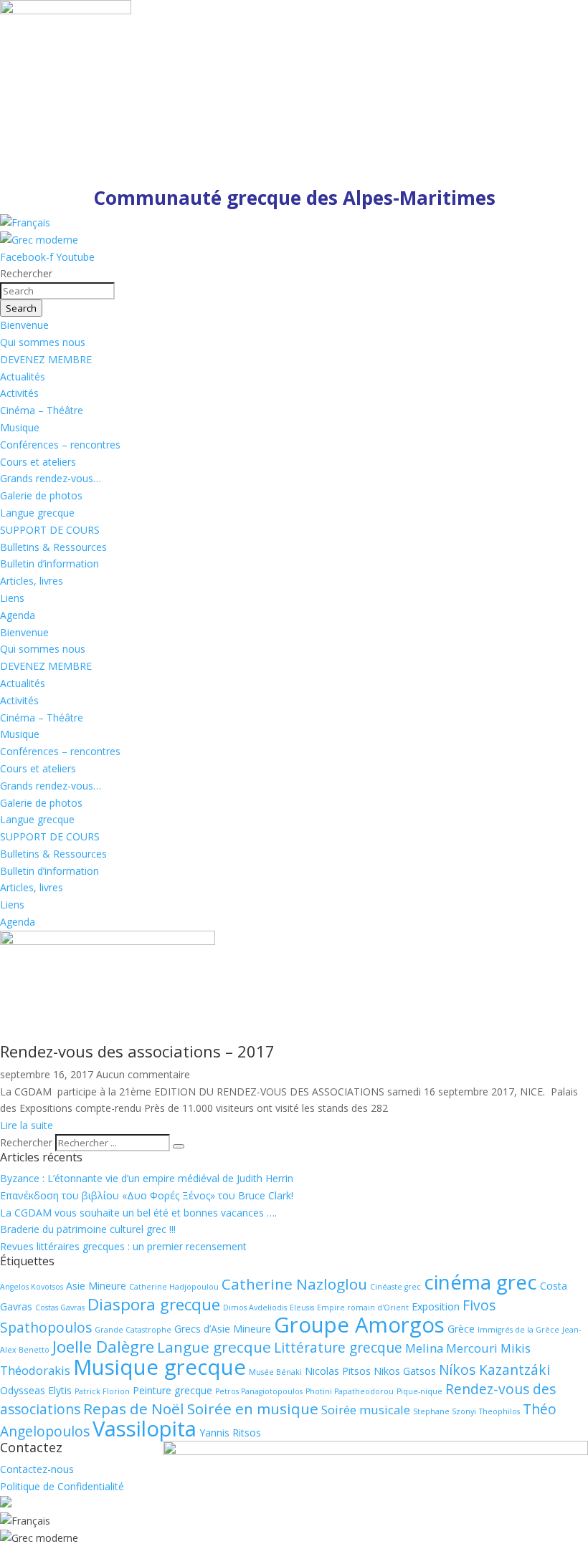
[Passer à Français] (25, 222)
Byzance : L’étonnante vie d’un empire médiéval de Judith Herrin (146, 1178)
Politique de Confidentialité (62, 1486)
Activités (19, 393)
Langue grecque (37, 512)
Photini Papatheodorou (349, 1391)
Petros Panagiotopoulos (259, 1391)
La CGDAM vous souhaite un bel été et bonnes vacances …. (138, 1212)
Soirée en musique (252, 1409)
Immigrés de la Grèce (518, 1330)
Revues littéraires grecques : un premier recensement (123, 1246)
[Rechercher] (178, 1146)
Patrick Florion (102, 1391)
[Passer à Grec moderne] (39, 239)
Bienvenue (24, 325)
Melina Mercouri (451, 1348)
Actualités (22, 376)
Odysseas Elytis (36, 1390)
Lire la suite (26, 1125)
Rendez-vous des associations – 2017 (137, 1051)
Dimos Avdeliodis (255, 1307)
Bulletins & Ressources (53, 547)
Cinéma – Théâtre (41, 410)
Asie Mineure (96, 1285)
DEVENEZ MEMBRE (46, 359)
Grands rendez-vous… (50, 478)
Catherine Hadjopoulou (174, 1287)
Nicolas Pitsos (338, 1371)
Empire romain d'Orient (363, 1307)
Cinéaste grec (395, 1287)
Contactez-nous (37, 1469)
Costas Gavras (60, 1307)
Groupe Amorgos (359, 1324)
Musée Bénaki (275, 1372)
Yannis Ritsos (230, 1432)
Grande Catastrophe (133, 1330)
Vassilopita (144, 1428)
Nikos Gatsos (405, 1371)
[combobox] (57, 290)
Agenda (17, 615)
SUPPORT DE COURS (50, 530)
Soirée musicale (365, 1409)
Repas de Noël (133, 1409)
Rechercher (27, 1142)
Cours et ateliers (38, 462)
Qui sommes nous (42, 342)
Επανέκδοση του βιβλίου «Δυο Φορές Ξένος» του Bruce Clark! (146, 1195)
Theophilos (499, 1411)
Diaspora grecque (153, 1304)
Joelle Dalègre (103, 1346)
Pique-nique (419, 1391)
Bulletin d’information (49, 563)
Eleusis (302, 1307)
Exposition (436, 1306)
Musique (19, 427)
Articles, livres (31, 580)
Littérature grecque (338, 1347)
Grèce (461, 1328)
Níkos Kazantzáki (494, 1370)
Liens (12, 598)
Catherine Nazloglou (294, 1284)
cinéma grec (480, 1281)
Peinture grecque (172, 1390)
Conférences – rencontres (60, 444)
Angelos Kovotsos (31, 1287)
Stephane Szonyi (444, 1411)
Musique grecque (159, 1367)
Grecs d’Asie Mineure (222, 1328)
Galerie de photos (41, 495)
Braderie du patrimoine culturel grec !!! (88, 1229)
